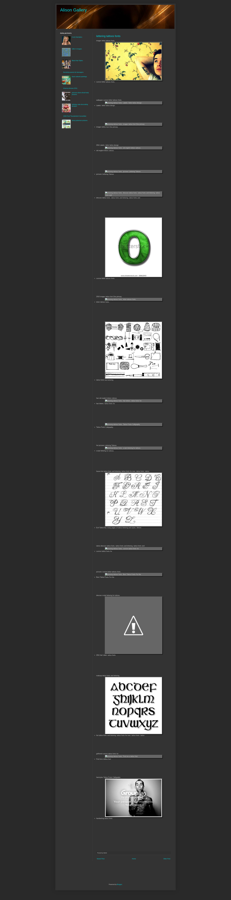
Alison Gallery (73, 9)
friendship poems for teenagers (73, 72)
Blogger (119, 884)
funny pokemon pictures (79, 120)
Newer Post (100, 859)
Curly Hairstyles (77, 37)
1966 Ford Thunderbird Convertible (74, 116)
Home (134, 859)
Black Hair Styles (77, 60)
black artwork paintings (79, 76)
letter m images (77, 49)
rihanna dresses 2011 (70, 88)
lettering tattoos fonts (108, 36)
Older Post (166, 859)
